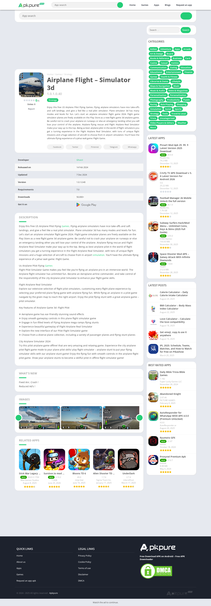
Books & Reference (159, 58)
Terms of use (84, 568)
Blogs (167, 4)
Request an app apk (26, 580)
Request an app (184, 4)
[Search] (120, 5)
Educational (156, 72)
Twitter (75, 147)
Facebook (57, 147)
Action (153, 49)
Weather (182, 122)
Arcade (187, 49)
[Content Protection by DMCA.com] (156, 578)
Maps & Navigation (160, 85)
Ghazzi (79, 159)
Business (177, 58)
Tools (165, 113)
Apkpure (53, 593)
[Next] (139, 417)
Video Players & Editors (162, 122)
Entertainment (173, 72)
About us (20, 561)
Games (144, 4)
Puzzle (186, 99)
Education (186, 67)
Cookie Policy (84, 561)
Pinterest (95, 147)
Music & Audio (157, 90)
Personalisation (158, 95)
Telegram (114, 147)
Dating (173, 67)
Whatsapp (132, 147)
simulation (99, 254)
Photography (157, 99)
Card (187, 58)
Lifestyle (176, 81)
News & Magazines (178, 90)
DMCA (81, 580)
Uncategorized (167, 118)
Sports (178, 109)
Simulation (155, 109)
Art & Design (156, 53)
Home (132, 4)
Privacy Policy (84, 555)
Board (170, 53)
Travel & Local (178, 113)
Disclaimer (83, 574)
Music (176, 85)
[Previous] (18, 417)
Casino (153, 62)
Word (153, 127)
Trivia (153, 118)
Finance (188, 72)
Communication (158, 67)
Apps (156, 4)
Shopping (181, 104)
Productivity (173, 99)
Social (168, 109)
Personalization (178, 95)
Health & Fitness (169, 76)
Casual (164, 62)
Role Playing (167, 104)
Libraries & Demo (159, 81)
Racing (153, 104)
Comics (175, 62)
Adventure (165, 49)
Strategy (68, 74)
